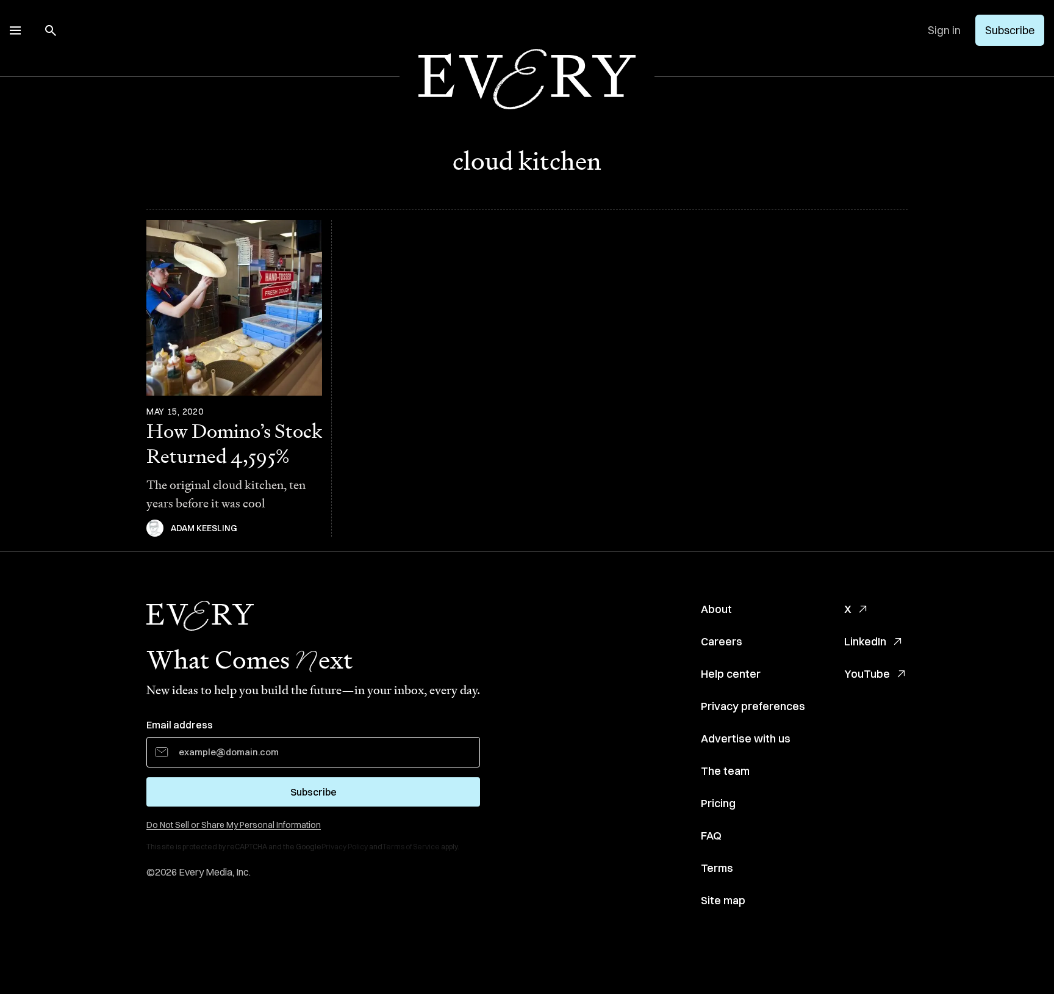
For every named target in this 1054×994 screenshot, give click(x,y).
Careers (721, 641)
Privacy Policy (344, 846)
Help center (731, 674)
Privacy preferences (753, 706)
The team (725, 771)
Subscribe (1009, 30)
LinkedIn (865, 641)
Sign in (944, 30)
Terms (717, 868)
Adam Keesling (204, 528)
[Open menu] (15, 30)
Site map (723, 900)
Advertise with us (745, 738)
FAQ (711, 836)
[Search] (50, 30)
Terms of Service (411, 846)
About (716, 609)
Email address (179, 725)
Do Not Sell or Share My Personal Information (233, 824)
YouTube (867, 674)
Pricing (718, 803)
